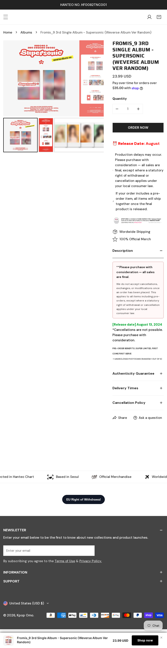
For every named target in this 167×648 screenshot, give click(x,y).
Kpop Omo (25, 615)
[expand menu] (5, 17)
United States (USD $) (26, 603)
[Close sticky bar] (161, 637)
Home (7, 32)
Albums (26, 32)
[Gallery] (53, 97)
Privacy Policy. (90, 561)
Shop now (145, 640)
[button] (159, 17)
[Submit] (89, 550)
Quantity (119, 98)
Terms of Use (65, 561)
